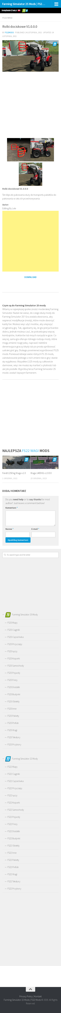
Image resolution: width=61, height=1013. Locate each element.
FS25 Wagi (12, 730)
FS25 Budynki (14, 694)
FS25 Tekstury (14, 737)
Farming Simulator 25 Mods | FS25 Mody (24, 4)
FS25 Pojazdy (14, 672)
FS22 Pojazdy (14, 816)
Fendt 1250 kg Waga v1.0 (14, 473)
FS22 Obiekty (14, 845)
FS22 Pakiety (13, 859)
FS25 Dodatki (14, 687)
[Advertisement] (30, 104)
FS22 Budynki (14, 838)
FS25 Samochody (16, 665)
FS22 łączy (12, 795)
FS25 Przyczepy (15, 644)
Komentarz (11, 507)
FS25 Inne (12, 708)
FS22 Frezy (13, 824)
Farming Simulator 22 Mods (16, 999)
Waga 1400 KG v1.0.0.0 (40, 473)
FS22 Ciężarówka (16, 781)
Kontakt (38, 996)
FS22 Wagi (7, 17)
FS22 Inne (12, 852)
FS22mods (9, 32)
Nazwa (9, 529)
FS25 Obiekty (14, 701)
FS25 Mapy (13, 622)
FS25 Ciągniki (14, 629)
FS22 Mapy (13, 766)
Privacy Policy (26, 996)
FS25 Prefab (13, 723)
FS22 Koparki (14, 802)
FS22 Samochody (16, 809)
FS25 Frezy (13, 680)
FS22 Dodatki (14, 831)
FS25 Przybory (14, 744)
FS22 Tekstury (14, 881)
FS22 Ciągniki (14, 773)
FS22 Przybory (14, 888)
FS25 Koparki (14, 658)
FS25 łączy (12, 651)
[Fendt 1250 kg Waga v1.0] (16, 462)
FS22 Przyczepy (15, 788)
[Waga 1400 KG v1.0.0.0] (44, 462)
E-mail (35, 529)
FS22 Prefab (13, 867)
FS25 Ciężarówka (16, 637)
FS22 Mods (36, 999)
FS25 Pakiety (13, 715)
